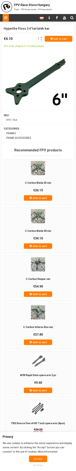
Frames (11, 133)
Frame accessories (18, 137)
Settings (38, 465)
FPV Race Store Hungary (32, 5)
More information (48, 451)
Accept (38, 458)
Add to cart (60, 38)
